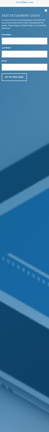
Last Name (6, 48)
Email (4, 61)
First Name (6, 35)
